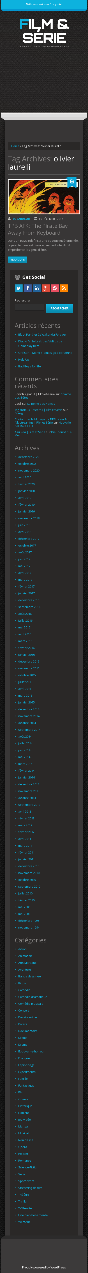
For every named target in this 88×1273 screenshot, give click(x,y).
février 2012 (26, 832)
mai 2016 (24, 627)
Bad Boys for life (29, 366)
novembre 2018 (28, 518)
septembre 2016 (29, 607)
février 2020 (26, 484)
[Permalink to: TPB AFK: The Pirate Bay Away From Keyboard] (44, 196)
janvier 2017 (26, 593)
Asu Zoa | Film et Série (30, 432)
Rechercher (22, 300)
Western (24, 1222)
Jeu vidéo (24, 1119)
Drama (23, 1038)
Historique (25, 1106)
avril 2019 (24, 498)
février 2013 (26, 818)
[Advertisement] (44, 84)
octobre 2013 (27, 798)
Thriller (23, 1201)
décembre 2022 (28, 457)
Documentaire (28, 1031)
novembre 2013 (28, 791)
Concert (23, 1010)
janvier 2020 (26, 491)
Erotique (24, 1058)
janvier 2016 (26, 655)
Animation (25, 956)
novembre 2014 (28, 716)
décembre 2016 (28, 600)
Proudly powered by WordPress (44, 1267)
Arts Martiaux (27, 963)
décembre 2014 (28, 709)
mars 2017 (25, 579)
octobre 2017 (27, 545)
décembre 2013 (28, 784)
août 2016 (25, 614)
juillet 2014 (25, 743)
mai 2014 (24, 757)
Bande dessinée (29, 976)
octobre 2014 (27, 723)
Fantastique (26, 1085)
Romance (24, 1160)
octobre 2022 (27, 464)
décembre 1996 (28, 921)
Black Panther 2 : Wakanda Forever (42, 334)
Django (19, 413)
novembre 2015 (28, 668)
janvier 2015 (26, 702)
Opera (22, 1147)
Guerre (23, 1099)
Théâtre (23, 1195)
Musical (23, 1133)
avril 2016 (24, 634)
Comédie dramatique (32, 997)
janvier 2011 (26, 859)
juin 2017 (24, 559)
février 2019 (26, 504)
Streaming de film (30, 1188)
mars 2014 (25, 764)
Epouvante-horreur (31, 1051)
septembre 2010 (29, 886)
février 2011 (26, 852)
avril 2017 (24, 573)
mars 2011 (25, 846)
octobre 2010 (27, 880)
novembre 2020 (28, 470)
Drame (23, 1044)
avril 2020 (24, 477)
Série (21, 1174)
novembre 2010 (28, 873)
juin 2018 (24, 525)
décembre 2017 (28, 539)
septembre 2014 (29, 730)
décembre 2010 (28, 866)
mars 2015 (25, 695)
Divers (22, 1024)
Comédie (24, 990)
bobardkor (21, 219)
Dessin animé (27, 1017)
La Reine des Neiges (41, 404)
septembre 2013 (29, 805)
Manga (23, 1126)
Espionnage (26, 1065)
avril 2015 (24, 689)
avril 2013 (24, 811)
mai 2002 (24, 914)
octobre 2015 (27, 675)
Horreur (23, 1113)
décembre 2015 (28, 661)
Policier (23, 1154)
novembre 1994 (28, 927)
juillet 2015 (25, 682)
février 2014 (26, 770)
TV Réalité (25, 1208)
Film (20, 1092)
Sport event (26, 1181)
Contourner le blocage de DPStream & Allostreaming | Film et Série (41, 420)
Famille (23, 1079)
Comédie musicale (30, 1004)
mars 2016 (25, 641)
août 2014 (25, 736)
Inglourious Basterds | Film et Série (39, 410)
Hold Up (23, 359)
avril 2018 (24, 532)
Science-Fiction (28, 1167)
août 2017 (25, 552)
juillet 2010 (25, 893)
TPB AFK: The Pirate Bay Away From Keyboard (38, 229)
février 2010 (26, 900)
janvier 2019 (26, 511)
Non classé (25, 1140)
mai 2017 (24, 566)
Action (22, 949)
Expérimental (27, 1072)
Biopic (22, 983)
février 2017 (26, 586)
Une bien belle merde (33, 1215)
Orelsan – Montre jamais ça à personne (45, 353)
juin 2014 (24, 750)
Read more (17, 259)
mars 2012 (25, 825)
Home (15, 146)
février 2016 (26, 648)
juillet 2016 (25, 620)
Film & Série (44, 30)
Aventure (24, 969)
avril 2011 (24, 839)
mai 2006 (24, 907)
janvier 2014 (26, 777)
